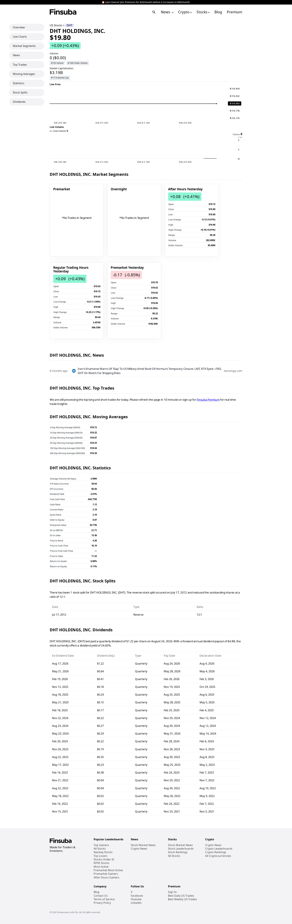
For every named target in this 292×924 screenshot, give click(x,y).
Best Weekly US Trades (182, 899)
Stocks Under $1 (104, 859)
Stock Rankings (178, 852)
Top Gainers (101, 845)
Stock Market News (143, 845)
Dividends (19, 102)
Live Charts (20, 36)
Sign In (172, 892)
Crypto (183, 12)
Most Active (101, 866)
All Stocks (100, 848)
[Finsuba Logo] (63, 12)
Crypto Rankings (215, 852)
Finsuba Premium (208, 400)
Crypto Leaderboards (218, 848)
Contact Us (101, 896)
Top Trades (20, 64)
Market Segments (24, 46)
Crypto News (139, 848)
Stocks (202, 12)
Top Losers (100, 856)
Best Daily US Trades (181, 896)
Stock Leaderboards (181, 848)
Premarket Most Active (108, 870)
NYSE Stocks (101, 863)
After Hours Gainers (106, 877)
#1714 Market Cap (60, 77)
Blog (218, 12)
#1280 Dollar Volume (78, 63)
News (166, 12)
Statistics (18, 83)
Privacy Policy (102, 903)
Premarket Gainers (106, 874)
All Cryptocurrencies (218, 856)
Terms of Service (104, 899)
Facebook (137, 896)
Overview (19, 27)
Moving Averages (24, 74)
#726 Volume (57, 63)
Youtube (136, 899)
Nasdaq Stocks (103, 852)
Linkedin (136, 903)
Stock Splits (20, 92)
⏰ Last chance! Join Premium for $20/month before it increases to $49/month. (146, 2)
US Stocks (56, 25)
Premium (234, 12)
